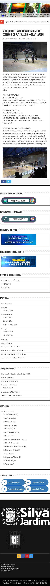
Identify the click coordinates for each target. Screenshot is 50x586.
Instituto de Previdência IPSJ (15, 439)
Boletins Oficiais (6, 315)
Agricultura (9, 418)
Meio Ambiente (10, 443)
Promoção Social (11, 450)
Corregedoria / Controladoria (10, 347)
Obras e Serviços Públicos (14, 446)
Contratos (4, 339)
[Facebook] (23, 556)
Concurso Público (7, 378)
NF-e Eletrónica (16, 482)
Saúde (7, 453)
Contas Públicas (6, 343)
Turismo (8, 464)
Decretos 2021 (8, 310)
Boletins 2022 (7, 321)
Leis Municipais (6, 304)
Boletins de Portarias (10, 324)
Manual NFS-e (8, 388)
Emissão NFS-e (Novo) (9, 385)
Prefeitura (33, 38)
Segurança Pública (11, 457)
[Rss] (19, 556)
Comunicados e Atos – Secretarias (13, 350)
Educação (8, 429)
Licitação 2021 (8, 332)
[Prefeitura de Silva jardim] (25, 10)
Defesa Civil (9, 425)
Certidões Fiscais (39, 482)
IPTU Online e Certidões (9, 381)
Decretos (4, 307)
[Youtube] (27, 556)
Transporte (9, 460)
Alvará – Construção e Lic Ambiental (13, 354)
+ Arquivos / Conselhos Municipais (13, 358)
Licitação (4, 329)
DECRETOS (5, 288)
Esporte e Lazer (25, 38)
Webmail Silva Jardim (15, 489)
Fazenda (8, 436)
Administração (10, 415)
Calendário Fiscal (39, 489)
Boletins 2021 (7, 317)
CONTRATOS (6, 284)
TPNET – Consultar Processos (11, 396)
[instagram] (31, 556)
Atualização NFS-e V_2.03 (10, 392)
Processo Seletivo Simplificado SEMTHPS (15, 374)
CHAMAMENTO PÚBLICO (10, 280)
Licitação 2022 (8, 335)
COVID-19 (8, 422)
